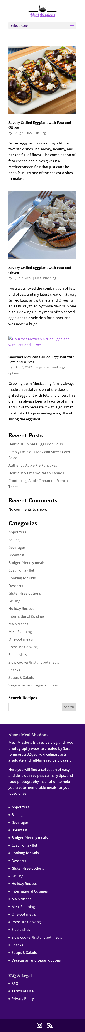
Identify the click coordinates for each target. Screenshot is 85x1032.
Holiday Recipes (21, 608)
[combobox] (42, 707)
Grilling (14, 601)
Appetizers (17, 532)
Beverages (17, 547)
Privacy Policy (23, 998)
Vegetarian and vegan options (33, 685)
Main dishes (18, 624)
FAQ (15, 983)
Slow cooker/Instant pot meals (33, 662)
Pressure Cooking (23, 646)
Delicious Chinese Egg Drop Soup (35, 444)
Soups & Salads (21, 677)
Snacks (14, 670)
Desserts (15, 585)
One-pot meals (20, 639)
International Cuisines (26, 616)
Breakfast (16, 555)
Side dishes (17, 654)
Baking (41, 133)
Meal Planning (45, 278)
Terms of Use (23, 991)
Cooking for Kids (22, 578)
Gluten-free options (24, 593)
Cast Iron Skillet (21, 570)
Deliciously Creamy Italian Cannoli (36, 473)
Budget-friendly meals (26, 562)
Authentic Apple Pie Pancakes (32, 465)
